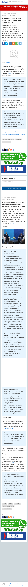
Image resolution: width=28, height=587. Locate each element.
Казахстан (13, 13)
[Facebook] (3, 43)
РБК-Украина (15, 463)
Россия (4, 503)
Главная (4, 13)
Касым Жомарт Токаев (8, 139)
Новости (8, 13)
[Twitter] (6, 43)
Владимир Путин (7, 508)
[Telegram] (20, 43)
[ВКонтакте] (10, 43)
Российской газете (8, 428)
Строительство (6, 142)
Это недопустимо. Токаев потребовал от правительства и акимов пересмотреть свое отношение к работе (13, 132)
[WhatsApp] (16, 43)
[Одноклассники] (13, 43)
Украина (11, 503)
